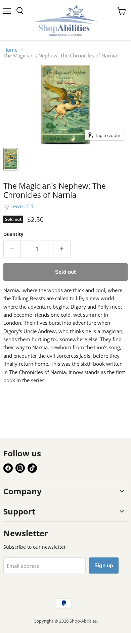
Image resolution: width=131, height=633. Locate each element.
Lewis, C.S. (22, 206)
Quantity (13, 234)
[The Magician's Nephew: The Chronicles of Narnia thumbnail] (11, 159)
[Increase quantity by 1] (62, 249)
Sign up (103, 565)
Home (10, 50)
